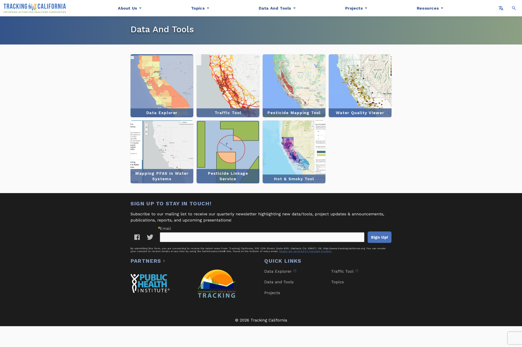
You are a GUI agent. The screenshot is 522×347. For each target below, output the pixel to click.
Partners (145, 261)
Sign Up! (379, 237)
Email (165, 228)
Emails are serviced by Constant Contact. (305, 251)
